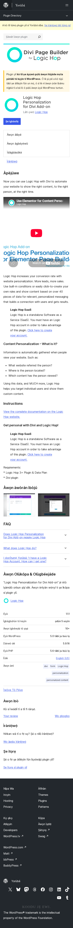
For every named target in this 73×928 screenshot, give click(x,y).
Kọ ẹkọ (8, 818)
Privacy (8, 806)
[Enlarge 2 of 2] (65, 498)
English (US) (63, 658)
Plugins (42, 800)
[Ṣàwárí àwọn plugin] (39, 36)
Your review (10, 716)
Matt (8, 853)
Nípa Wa (8, 788)
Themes (43, 794)
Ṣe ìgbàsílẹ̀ (12, 121)
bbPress (10, 859)
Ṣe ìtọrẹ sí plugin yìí (15, 767)
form (52, 666)
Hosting (8, 800)
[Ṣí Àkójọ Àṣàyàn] (67, 5)
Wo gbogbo (62, 716)
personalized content (57, 680)
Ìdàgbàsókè (14, 152)
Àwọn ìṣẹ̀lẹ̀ (44, 824)
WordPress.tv (13, 836)
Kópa (41, 818)
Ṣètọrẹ (44, 830)
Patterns (43, 806)
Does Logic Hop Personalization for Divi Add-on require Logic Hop (24, 536)
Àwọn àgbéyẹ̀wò (17, 143)
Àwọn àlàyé (14, 134)
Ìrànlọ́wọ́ (12, 161)
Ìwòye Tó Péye (13, 690)
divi (46, 666)
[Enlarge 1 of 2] (30, 498)
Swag (43, 836)
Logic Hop (41, 112)
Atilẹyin (7, 824)
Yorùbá (15, 881)
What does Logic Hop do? (19, 548)
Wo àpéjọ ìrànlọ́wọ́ (14, 741)
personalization (60, 673)
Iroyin (6, 794)
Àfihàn (42, 788)
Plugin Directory (12, 15)
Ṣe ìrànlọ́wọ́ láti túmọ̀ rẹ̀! (57, 25)
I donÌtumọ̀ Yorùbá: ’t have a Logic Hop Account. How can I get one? (25, 559)
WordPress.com (14, 847)
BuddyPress (12, 865)
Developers (10, 830)
